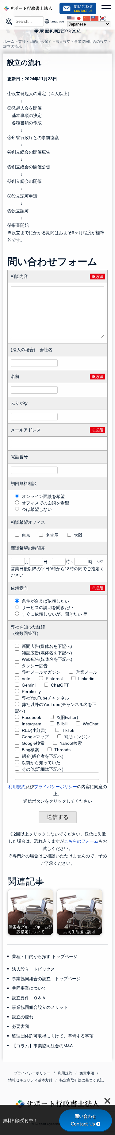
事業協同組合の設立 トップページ (46, 978)
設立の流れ (22, 1016)
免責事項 (86, 1073)
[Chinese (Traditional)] (95, 18)
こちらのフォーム (81, 841)
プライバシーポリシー (55, 786)
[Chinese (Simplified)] (87, 18)
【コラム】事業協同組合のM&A (42, 1045)
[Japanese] (79, 18)
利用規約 (16, 786)
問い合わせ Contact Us (86, 1120)
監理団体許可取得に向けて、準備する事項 (53, 1035)
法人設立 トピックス (33, 969)
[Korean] (103, 18)
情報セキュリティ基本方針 (30, 1080)
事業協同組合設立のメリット (40, 1007)
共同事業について (29, 988)
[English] (71, 18)
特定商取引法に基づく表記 (81, 1080)
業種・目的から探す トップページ (45, 956)
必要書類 (20, 1026)
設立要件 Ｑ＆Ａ (29, 997)
